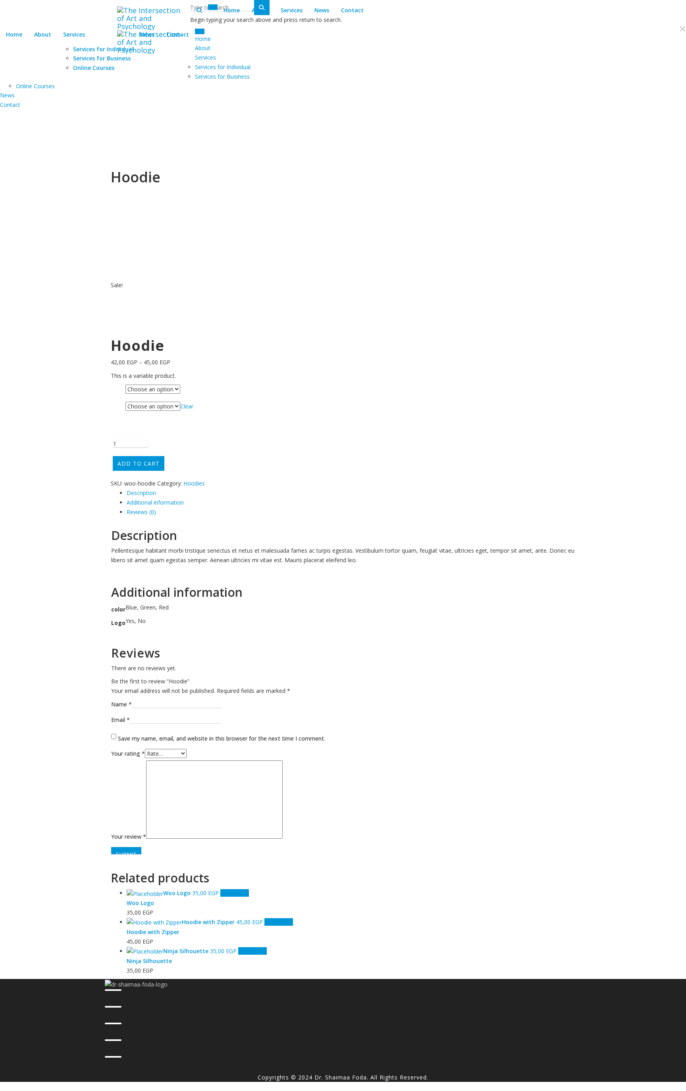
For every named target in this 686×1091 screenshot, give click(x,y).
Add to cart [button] (234, 893)
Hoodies (194, 483)
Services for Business (102, 58)
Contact (352, 10)
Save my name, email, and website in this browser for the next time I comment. (221, 738)
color (118, 390)
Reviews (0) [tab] (141, 512)
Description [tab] (141, 493)
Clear (186, 406)
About (42, 34)
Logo (117, 407)
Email (120, 719)
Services (74, 34)
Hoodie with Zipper (153, 932)
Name (121, 704)
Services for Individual (103, 49)
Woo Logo (140, 903)
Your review (128, 836)
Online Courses (93, 68)
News (321, 10)
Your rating (128, 753)
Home (14, 34)
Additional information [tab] (155, 502)
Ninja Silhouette (149, 961)
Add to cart (139, 463)
